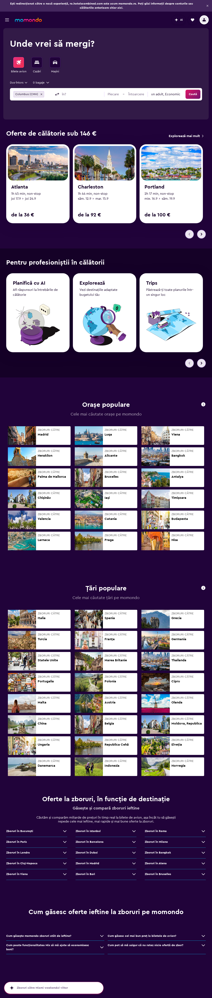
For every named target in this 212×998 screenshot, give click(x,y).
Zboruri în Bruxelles (158, 874)
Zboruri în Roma (156, 831)
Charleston (90, 187)
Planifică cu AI (29, 283)
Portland (154, 187)
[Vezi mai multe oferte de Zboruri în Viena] (64, 874)
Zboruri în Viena (17, 874)
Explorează (92, 283)
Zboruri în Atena (156, 863)
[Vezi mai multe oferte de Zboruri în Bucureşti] (64, 831)
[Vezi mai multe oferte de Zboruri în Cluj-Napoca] (64, 863)
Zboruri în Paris (16, 841)
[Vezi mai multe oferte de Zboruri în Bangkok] (203, 852)
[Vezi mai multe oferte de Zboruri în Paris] (64, 841)
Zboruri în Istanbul (88, 831)
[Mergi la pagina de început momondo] (28, 20)
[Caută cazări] (36, 62)
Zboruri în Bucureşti (19, 831)
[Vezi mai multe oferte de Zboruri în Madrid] (133, 863)
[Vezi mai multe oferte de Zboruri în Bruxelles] (203, 874)
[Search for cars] (55, 62)
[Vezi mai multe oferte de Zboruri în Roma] (203, 831)
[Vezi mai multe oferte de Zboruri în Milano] (203, 841)
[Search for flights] (18, 62)
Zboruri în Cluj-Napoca (21, 863)
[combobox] (19, 83)
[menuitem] (18, 65)
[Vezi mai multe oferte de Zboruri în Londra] (64, 852)
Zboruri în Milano (156, 841)
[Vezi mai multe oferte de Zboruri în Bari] (133, 874)
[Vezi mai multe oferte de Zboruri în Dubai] (133, 852)
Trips (151, 283)
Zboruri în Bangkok (158, 852)
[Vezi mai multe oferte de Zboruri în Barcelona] (133, 841)
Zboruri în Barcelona (90, 841)
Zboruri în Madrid (87, 863)
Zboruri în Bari (85, 874)
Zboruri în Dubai (87, 852)
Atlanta (19, 187)
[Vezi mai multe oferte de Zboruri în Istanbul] (133, 831)
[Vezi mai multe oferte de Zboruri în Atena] (203, 863)
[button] (207, 5)
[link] (186, 136)
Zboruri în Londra (18, 852)
